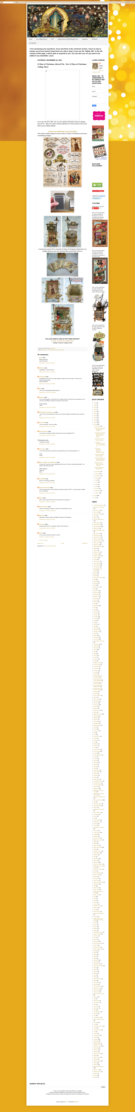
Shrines (95, 971)
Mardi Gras (96, 845)
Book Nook (96, 592)
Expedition (96, 723)
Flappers (96, 743)
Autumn (95, 572)
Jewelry (95, 823)
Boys (95, 603)
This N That (42, 422)
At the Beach (97, 565)
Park (95, 898)
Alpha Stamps (97, 522)
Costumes (96, 670)
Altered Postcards (98, 540)
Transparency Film (98, 1026)
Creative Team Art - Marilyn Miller (98, 686)
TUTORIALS (94, 39)
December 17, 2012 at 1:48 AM (47, 501)
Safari (95, 952)
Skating (95, 973)
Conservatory (97, 664)
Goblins (95, 773)
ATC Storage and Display (53, 349)
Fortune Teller (97, 749)
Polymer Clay (97, 911)
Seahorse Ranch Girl (44, 487)
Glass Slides (97, 771)
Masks (95, 849)
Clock (95, 653)
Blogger (77, 1101)
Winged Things (97, 1061)
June (96, 482)
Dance (95, 697)
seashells (96, 960)
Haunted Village (97, 805)
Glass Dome (97, 770)
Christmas (62, 349)
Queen (95, 926)
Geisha (95, 760)
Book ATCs (96, 590)
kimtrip (41, 533)
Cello (95, 626)
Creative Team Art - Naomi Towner (98, 689)
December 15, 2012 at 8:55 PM (47, 474)
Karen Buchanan (43, 431)
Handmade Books (98, 800)
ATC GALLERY (32, 43)
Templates (85, 39)
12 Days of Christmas (99, 507)
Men (95, 856)
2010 (95, 497)
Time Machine (97, 1017)
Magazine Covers (98, 840)
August (97, 478)
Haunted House (97, 803)
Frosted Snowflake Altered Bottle (99, 455)
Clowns (95, 655)
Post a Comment (43, 540)
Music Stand (97, 874)
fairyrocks (41, 515)
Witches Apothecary (98, 1066)
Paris (95, 896)
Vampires (96, 1049)
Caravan (96, 614)
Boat (95, 588)
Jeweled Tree (97, 821)
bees (95, 579)
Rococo (95, 939)
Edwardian (96, 716)
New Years (96, 878)
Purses (95, 924)
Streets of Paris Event (99, 993)
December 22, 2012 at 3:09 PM (47, 528)
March (97, 488)
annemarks (42, 524)
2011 (95, 495)
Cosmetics (96, 668)
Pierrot (95, 909)
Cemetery (96, 627)
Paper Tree (96, 894)
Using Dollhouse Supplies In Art (98, 1043)
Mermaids (96, 858)
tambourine (96, 1000)
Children (96, 635)
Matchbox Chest (98, 851)
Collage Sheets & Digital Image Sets (68, 39)
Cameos (96, 611)
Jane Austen (97, 820)
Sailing (95, 954)
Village (95, 1055)
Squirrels (96, 984)
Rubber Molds (97, 947)
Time (95, 1015)
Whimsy (95, 1059)
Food (95, 747)
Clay (95, 651)
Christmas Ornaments (99, 641)
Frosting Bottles (97, 755)
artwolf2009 (42, 478)
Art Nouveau (97, 561)
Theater (95, 1013)
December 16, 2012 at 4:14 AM (47, 482)
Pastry (95, 902)
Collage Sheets (97, 662)
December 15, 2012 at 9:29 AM (47, 383)
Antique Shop (97, 552)
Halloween (96, 788)
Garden (95, 758)
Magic (95, 841)
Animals (95, 550)
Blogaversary (97, 587)
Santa (95, 958)
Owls (95, 886)
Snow (95, 975)
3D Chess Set (97, 510)
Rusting (95, 950)
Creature (96, 691)
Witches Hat (96, 1069)
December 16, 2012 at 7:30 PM (47, 493)
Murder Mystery (97, 872)
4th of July (96, 512)
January (97, 492)
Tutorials (96, 1039)
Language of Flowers (99, 827)
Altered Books (97, 524)
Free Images (97, 751)
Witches (95, 1064)
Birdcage (96, 583)
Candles (96, 613)
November (98, 471)
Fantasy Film (97, 736)
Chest (95, 633)
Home (30, 39)
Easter (95, 712)
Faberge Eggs (97, 725)
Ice (94, 818)
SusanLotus (42, 449)
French (95, 753)
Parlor (95, 900)
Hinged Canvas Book (99, 809)
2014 (95, 420)
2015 (95, 417)
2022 (95, 403)
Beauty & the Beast (98, 577)
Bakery (95, 573)
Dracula (95, 706)
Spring (95, 980)
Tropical (95, 1033)
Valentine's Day (97, 1046)
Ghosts (95, 764)
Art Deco (96, 557)
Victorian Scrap (97, 1053)
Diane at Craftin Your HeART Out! (48, 462)
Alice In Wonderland (98, 519)
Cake (95, 609)
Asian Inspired (97, 563)
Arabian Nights (97, 555)
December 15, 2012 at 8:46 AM (47, 371)
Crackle (95, 674)
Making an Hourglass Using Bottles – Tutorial (100, 429)
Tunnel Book (97, 1035)
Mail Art (95, 843)
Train (95, 1024)
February (97, 490)
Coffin (95, 661)
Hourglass (96, 814)
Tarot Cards (96, 1002)
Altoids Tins (96, 544)
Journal (95, 825)
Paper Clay (96, 887)
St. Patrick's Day (98, 986)
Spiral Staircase (97, 978)
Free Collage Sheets (41, 39)
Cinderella (96, 647)
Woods (95, 1077)
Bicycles (96, 581)
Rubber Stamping (98, 949)
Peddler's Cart (97, 905)
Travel (95, 1028)
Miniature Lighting (98, 869)
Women (95, 1075)
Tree (95, 1031)
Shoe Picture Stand (98, 965)
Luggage (96, 834)
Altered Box (96, 528)
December (98, 426)
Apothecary (96, 554)
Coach (95, 657)
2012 (95, 424)
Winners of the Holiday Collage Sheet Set (99, 464)
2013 (95, 422)
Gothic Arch (96, 779)
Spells (95, 976)
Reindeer (96, 936)
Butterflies (96, 605)
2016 (95, 415)
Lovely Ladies (97, 832)
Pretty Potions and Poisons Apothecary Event (98, 920)
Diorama (96, 702)
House (95, 816)
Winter (95, 1062)
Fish (95, 742)
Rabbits (95, 928)
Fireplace (96, 740)
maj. (40, 388)
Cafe (95, 607)
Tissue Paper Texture (99, 1019)
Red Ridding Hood (98, 932)
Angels (95, 548)
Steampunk (96, 990)
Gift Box (95, 766)
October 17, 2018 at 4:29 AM (46, 537)
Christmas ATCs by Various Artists (99, 439)
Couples (96, 672)
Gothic (95, 777)
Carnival (96, 616)
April (96, 486)
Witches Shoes (97, 1071)
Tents (95, 1010)
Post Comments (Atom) (50, 546)
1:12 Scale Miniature (99, 505)
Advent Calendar (98, 514)
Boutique (96, 601)
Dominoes (96, 704)
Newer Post (40, 543)
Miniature (96, 862)
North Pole (96, 880)
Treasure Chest (97, 1029)
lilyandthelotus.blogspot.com (47, 412)
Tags (95, 998)
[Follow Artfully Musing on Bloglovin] (99, 196)
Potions (95, 916)
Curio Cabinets (97, 695)
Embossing (96, 721)
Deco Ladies (97, 699)
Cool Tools (96, 666)
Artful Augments (43, 506)
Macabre (96, 836)
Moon (95, 871)
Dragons (96, 708)
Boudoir (95, 600)
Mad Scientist (97, 838)
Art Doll (95, 559)
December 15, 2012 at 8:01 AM (47, 363)
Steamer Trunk (97, 988)
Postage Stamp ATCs (99, 913)
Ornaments (96, 884)
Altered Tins (44, 349)
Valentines (96, 1048)
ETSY (52, 39)
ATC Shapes (97, 567)
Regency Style (97, 934)
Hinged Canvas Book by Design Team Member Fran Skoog (100, 434)
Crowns (95, 693)
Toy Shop (96, 1022)
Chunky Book (97, 644)
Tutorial (95, 1037)
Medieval (96, 854)
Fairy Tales (96, 730)
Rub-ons (96, 945)
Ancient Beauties (98, 546)
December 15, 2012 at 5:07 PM (47, 435)
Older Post (84, 543)
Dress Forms (97, 710)
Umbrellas (96, 1041)
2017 (95, 413)
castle (95, 620)
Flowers (95, 745)
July (96, 480)
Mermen (96, 860)
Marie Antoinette (98, 847)
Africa (95, 515)
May (96, 484)
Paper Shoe (96, 889)
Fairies (95, 729)
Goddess (96, 775)
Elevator (96, 719)
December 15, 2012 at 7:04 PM (47, 457)
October (97, 473)
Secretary (96, 962)
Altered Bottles (97, 526)
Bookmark (96, 594)
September (98, 475)
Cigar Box (96, 646)
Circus (95, 649)
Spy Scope (96, 982)
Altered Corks (97, 535)
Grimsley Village (97, 784)
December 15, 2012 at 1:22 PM (47, 417)
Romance (96, 941)
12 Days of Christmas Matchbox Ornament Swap (99, 450)
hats (95, 801)
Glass (95, 768)
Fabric (95, 727)
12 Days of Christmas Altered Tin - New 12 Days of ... (100, 444)
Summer (96, 996)
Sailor (95, 956)
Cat (94, 622)
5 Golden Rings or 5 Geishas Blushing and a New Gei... (100, 459)
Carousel (96, 618)
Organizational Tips (98, 882)
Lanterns (96, 830)
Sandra (41, 497)
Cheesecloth (97, 631)
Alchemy (96, 517)
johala (40, 357)
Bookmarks (96, 596)
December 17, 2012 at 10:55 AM (47, 510)
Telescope (96, 1008)
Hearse (95, 807)
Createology (42, 376)
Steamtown (96, 991)
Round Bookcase (98, 943)
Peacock (96, 904)
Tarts (95, 1004)
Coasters (96, 659)
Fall (94, 732)
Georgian (96, 762)
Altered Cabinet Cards (99, 530)
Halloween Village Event (99, 796)
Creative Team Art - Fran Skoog (98, 676)
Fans (95, 734)
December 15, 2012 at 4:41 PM (47, 426)
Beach (95, 575)
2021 (95, 405)
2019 (95, 409)
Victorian (96, 1051)
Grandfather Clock (98, 781)
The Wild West (97, 1011)
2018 (95, 411)
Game (95, 757)
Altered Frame (97, 537)
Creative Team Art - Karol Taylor (98, 682)
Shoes (95, 967)
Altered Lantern (97, 539)
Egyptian (96, 717)
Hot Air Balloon (97, 812)
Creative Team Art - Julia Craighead (98, 679)
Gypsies (96, 786)
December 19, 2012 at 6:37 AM (47, 519)
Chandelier (96, 629)
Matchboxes (97, 853)
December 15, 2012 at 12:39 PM (47, 407)
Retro (95, 937)
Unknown (41, 368)
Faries (95, 738)
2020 (95, 407)
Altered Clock (97, 533)
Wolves (95, 1073)
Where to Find (97, 1057)
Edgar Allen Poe (97, 714)
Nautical (96, 876)
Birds (95, 585)
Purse (95, 922)
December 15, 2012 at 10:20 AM (47, 392)
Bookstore (96, 598)
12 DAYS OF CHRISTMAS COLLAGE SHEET (62, 131)
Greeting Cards (97, 783)
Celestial (96, 624)
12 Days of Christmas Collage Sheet (62, 341)
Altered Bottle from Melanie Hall (99, 468)
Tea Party (96, 1006)
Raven (95, 930)
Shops (95, 969)
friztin (66, 1101)
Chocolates (96, 637)
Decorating (96, 701)
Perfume (96, 907)
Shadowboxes (97, 963)
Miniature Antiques (98, 864)
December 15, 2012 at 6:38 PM (47, 444)
